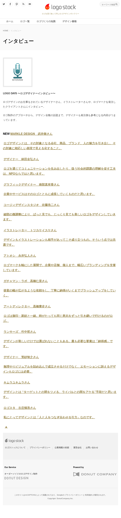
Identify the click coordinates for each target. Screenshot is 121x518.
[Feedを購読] (23, 4)
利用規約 (88, 495)
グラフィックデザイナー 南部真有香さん (32, 184)
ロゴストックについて (15, 447)
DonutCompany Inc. (65, 498)
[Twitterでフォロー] (3, 4)
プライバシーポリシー (40, 447)
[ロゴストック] (60, 7)
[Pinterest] (16, 4)
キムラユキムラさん (17, 382)
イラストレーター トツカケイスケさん (30, 230)
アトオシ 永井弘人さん (20, 255)
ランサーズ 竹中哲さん (20, 331)
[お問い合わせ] (29, 4)
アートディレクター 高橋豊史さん (27, 306)
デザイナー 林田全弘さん (21, 159)
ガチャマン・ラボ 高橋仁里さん (26, 281)
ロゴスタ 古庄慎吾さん (20, 407)
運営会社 (77, 447)
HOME (5, 30)
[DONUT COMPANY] (95, 474)
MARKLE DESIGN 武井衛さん (31, 133)
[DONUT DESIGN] (16, 477)
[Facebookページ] (10, 4)
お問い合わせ (92, 447)
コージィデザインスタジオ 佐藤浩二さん (32, 205)
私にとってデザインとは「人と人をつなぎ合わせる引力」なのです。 (49, 417)
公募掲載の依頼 (62, 447)
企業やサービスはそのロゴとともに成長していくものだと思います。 (49, 194)
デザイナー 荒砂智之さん (21, 357)
